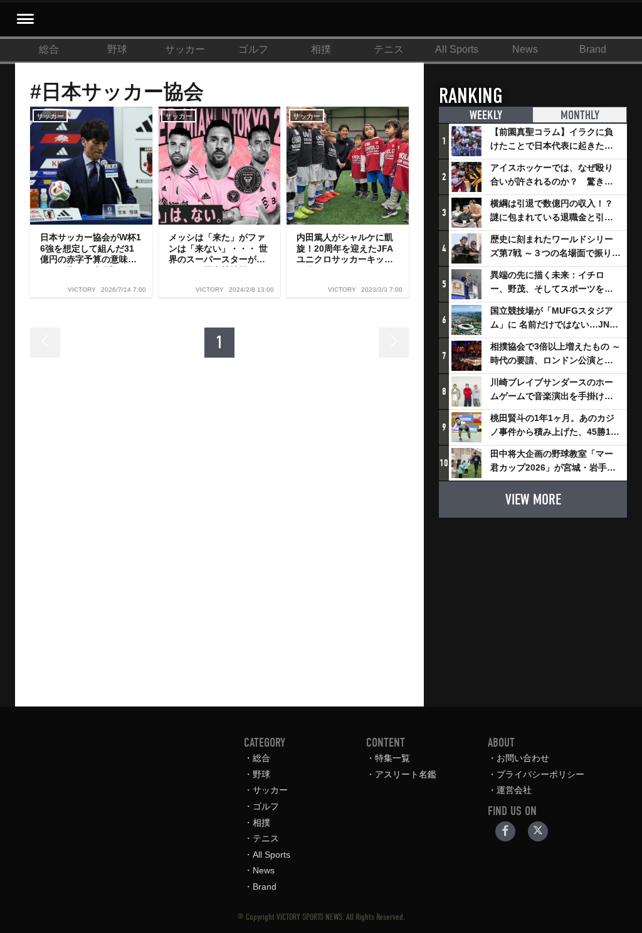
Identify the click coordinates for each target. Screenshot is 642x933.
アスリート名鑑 (405, 774)
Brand (592, 49)
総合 (49, 49)
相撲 (321, 49)
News (525, 49)
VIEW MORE (533, 499)
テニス (389, 49)
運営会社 (514, 790)
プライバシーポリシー (540, 774)
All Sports (456, 49)
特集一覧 (392, 758)
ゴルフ (253, 49)
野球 (117, 49)
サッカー (185, 49)
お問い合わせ (523, 758)
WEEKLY (486, 115)
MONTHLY (579, 115)
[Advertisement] (533, 606)
